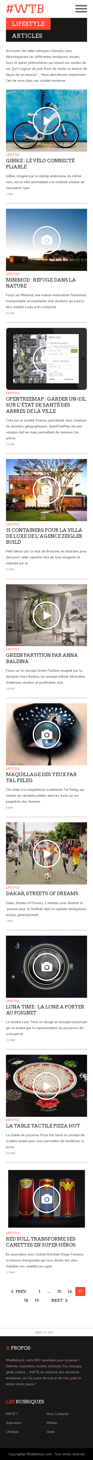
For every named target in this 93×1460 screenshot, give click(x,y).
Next (57, 1300)
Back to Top (44, 1332)
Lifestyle (12, 155)
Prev (21, 1291)
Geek (50, 1431)
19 (37, 1300)
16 (70, 1291)
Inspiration (13, 1422)
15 (59, 1291)
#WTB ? (12, 1414)
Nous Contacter (58, 1414)
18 (26, 1300)
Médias (52, 1422)
